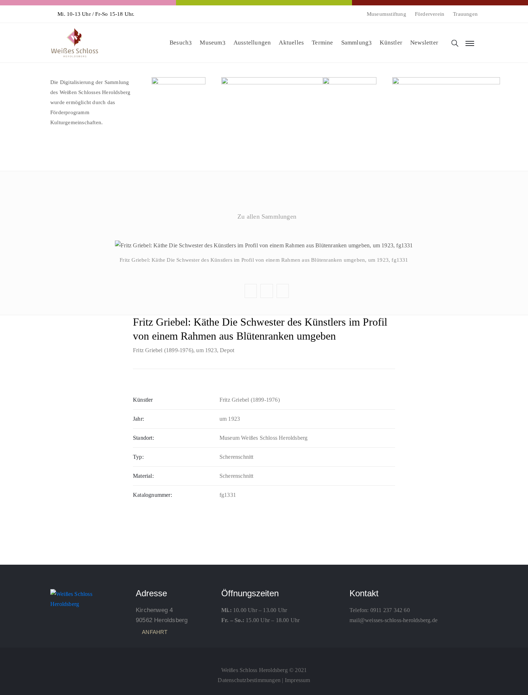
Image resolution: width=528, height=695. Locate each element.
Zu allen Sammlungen (266, 216)
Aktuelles (291, 42)
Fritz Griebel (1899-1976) (163, 350)
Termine (322, 42)
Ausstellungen (252, 42)
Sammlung (355, 42)
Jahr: (138, 419)
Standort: (143, 438)
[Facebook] (264, 654)
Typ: (138, 457)
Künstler (391, 42)
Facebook (263, 233)
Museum (211, 42)
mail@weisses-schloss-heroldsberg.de (393, 620)
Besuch (179, 42)
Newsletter (424, 42)
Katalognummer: (152, 495)
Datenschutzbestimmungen (249, 680)
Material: (143, 476)
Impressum (297, 680)
